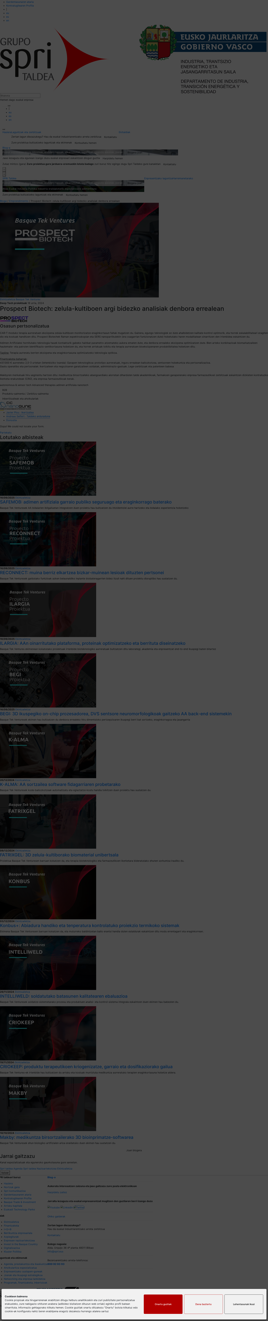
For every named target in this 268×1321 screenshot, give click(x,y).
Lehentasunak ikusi (244, 1304)
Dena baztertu (203, 1304)
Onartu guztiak (163, 1304)
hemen (59, 1307)
